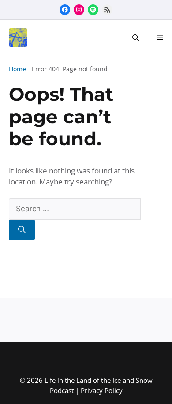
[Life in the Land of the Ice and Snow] (15, 37)
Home (17, 69)
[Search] (22, 230)
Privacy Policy (102, 390)
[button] (135, 37)
